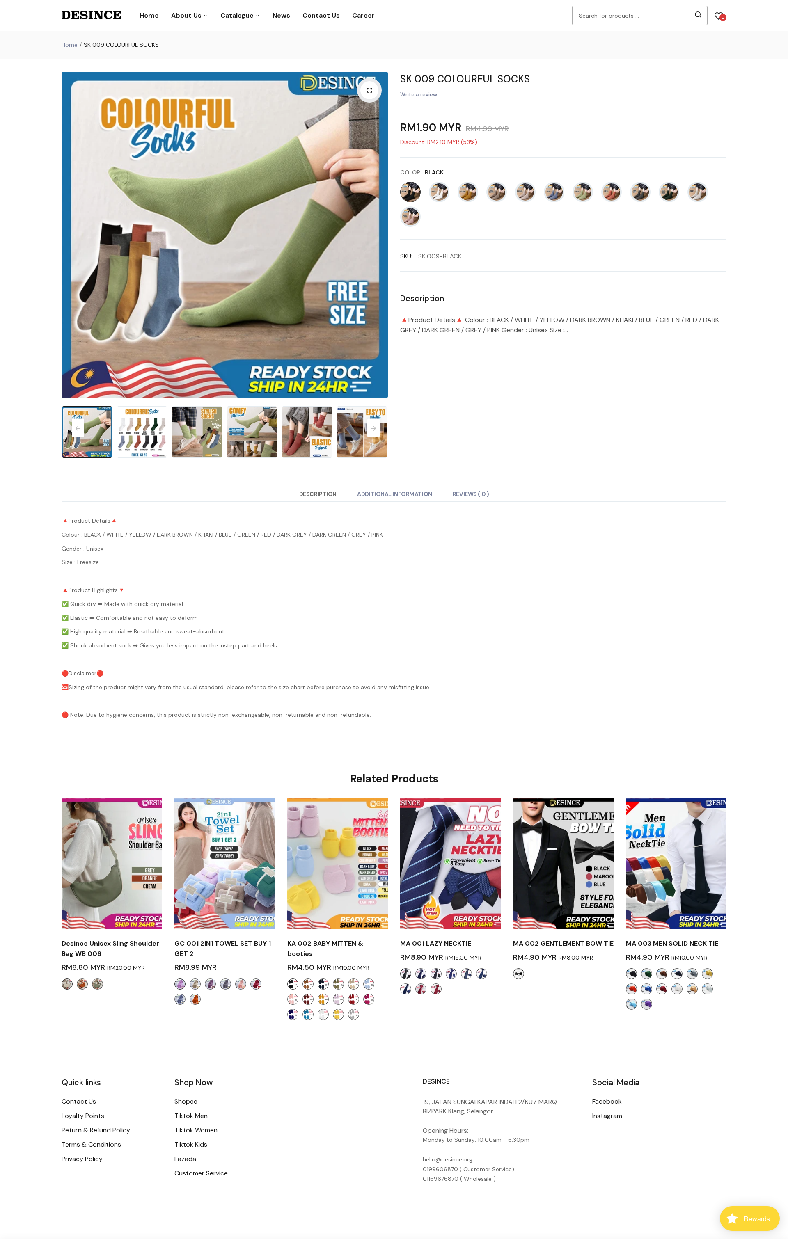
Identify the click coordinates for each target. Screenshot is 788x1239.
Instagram (607, 1115)
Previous (70, 235)
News (281, 15)
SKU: (406, 256)
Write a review (418, 94)
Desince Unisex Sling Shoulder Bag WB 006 (110, 948)
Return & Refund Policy (96, 1130)
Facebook (607, 1101)
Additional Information (394, 494)
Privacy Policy (82, 1158)
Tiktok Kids (190, 1144)
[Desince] (91, 16)
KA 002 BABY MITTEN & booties (325, 948)
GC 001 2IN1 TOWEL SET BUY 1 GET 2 (222, 948)
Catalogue (237, 15)
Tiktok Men (191, 1115)
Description (318, 494)
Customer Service (201, 1173)
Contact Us (321, 15)
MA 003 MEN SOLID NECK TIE (672, 943)
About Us (187, 15)
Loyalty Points (83, 1115)
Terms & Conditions (91, 1144)
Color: (422, 172)
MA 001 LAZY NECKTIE (435, 943)
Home (149, 15)
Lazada (185, 1158)
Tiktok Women (196, 1130)
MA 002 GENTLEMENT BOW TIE (563, 943)
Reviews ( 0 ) (471, 494)
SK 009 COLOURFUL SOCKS (465, 79)
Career (363, 15)
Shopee (185, 1101)
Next (379, 235)
